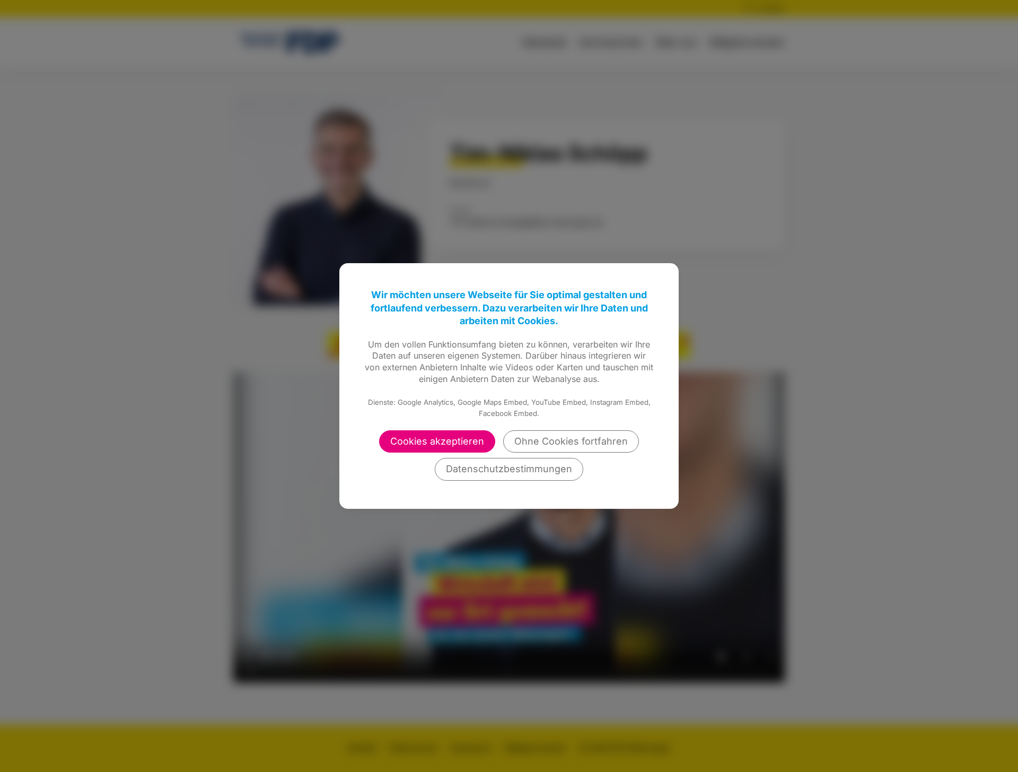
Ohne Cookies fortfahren (571, 441)
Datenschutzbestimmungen (509, 468)
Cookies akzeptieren (437, 441)
